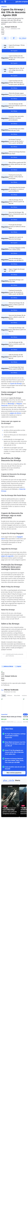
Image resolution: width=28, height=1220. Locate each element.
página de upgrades (7, 556)
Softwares (9, 695)
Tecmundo (4, 405)
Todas (3, 695)
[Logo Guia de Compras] (22, 2)
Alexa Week (17, 695)
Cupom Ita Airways (16, 383)
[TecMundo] (5, 2)
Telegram (19, 404)
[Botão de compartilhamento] (5, 38)
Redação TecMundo (11, 27)
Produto (4, 6)
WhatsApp (11, 404)
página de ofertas (15, 413)
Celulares (24, 695)
